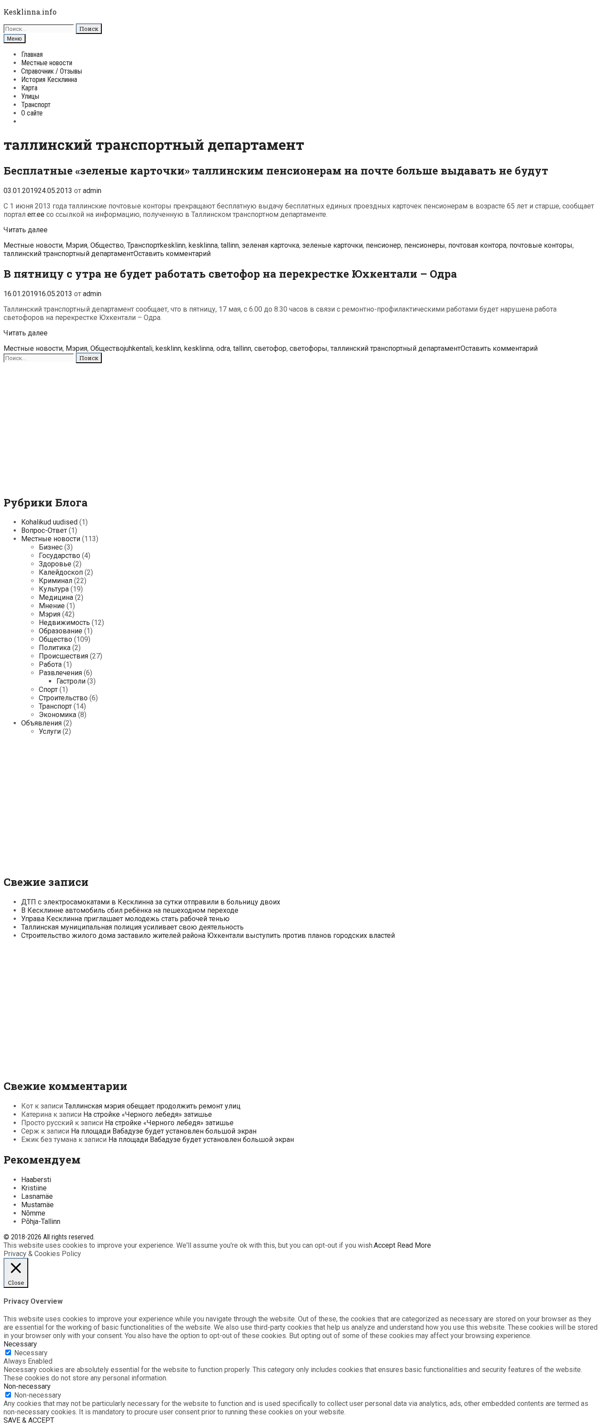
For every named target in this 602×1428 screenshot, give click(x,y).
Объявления (41, 723)
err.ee (36, 214)
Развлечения (60, 673)
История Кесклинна (49, 79)
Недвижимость (64, 622)
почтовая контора (477, 245)
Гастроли (70, 681)
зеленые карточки (332, 245)
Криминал (55, 580)
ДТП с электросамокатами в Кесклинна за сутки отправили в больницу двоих (150, 902)
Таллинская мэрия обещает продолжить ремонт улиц (153, 1106)
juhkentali (138, 348)
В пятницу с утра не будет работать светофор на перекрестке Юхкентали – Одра (230, 274)
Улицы (30, 96)
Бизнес (51, 547)
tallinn (230, 245)
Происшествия (63, 656)
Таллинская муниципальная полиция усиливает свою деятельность (132, 927)
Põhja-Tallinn (40, 1221)
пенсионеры (424, 245)
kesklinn (173, 245)
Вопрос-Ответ (44, 530)
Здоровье (55, 564)
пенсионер (383, 245)
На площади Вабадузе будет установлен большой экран (163, 1131)
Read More (414, 1245)
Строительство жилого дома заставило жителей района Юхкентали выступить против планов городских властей (208, 935)
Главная (32, 54)
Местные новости (46, 63)
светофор (270, 348)
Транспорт (36, 104)
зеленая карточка (270, 245)
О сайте (32, 113)
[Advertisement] (268, 425)
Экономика (57, 714)
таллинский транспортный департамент (69, 253)
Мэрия (76, 245)
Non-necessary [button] (27, 1386)
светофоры (308, 348)
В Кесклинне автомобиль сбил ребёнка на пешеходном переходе (129, 910)
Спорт (48, 689)
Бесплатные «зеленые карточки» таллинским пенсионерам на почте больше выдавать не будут (276, 171)
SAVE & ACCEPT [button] (29, 1420)
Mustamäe (37, 1205)
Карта (29, 88)
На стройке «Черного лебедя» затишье (147, 1114)
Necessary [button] (20, 1344)
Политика (55, 647)
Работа (50, 664)
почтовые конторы (540, 245)
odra (223, 348)
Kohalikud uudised (49, 522)
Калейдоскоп (61, 572)
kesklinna (203, 245)
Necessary (31, 1353)
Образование (60, 631)
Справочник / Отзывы (51, 71)
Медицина (56, 597)
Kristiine (34, 1188)
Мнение (52, 606)
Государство (59, 555)
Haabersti (36, 1179)
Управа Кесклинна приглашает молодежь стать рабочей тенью (125, 919)
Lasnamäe (37, 1196)
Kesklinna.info (30, 11)
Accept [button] (384, 1245)
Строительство (63, 698)
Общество (107, 245)
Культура (54, 589)
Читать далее (26, 230)
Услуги (50, 731)
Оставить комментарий (172, 253)
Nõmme (33, 1213)
